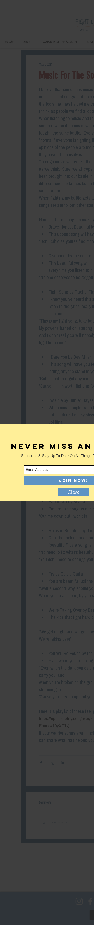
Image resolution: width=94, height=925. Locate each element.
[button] (73, 492)
